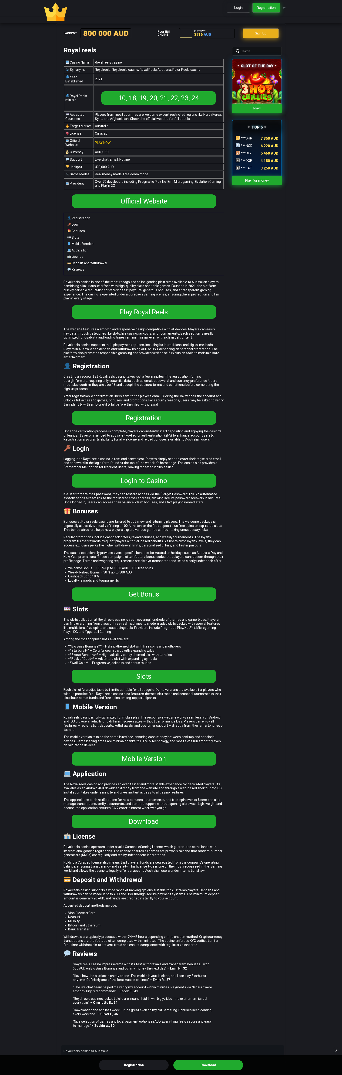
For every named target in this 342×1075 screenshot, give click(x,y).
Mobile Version (82, 244)
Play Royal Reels (144, 312)
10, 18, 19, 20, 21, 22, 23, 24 (158, 98)
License (77, 256)
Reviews (77, 269)
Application (79, 250)
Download (144, 821)
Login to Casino (144, 481)
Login (75, 224)
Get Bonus (143, 594)
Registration (80, 218)
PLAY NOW (103, 143)
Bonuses (78, 231)
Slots (75, 237)
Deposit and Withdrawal (89, 263)
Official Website (144, 201)
